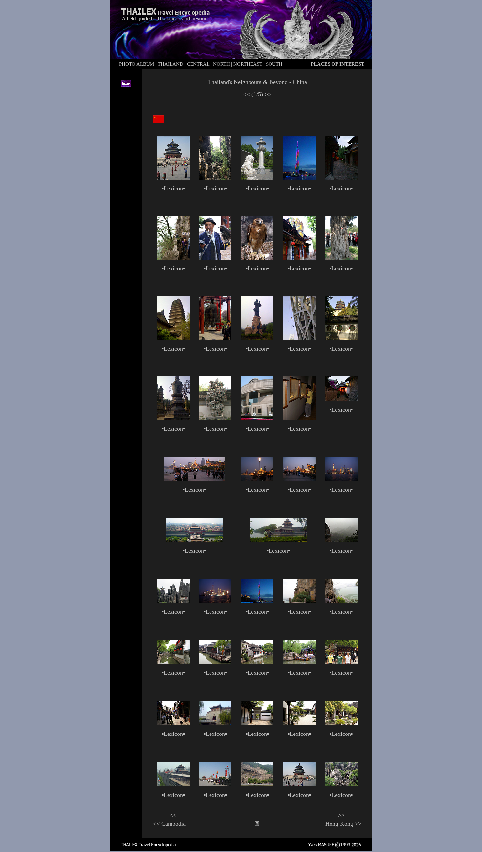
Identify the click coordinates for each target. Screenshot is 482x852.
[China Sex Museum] (257, 723)
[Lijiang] (341, 178)
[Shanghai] (341, 479)
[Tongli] (173, 662)
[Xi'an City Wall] (173, 784)
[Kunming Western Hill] (173, 258)
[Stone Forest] (215, 178)
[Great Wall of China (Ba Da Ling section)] (341, 540)
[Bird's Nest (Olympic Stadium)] (299, 338)
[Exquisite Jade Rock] (215, 418)
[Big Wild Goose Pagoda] (257, 178)
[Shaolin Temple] (257, 338)
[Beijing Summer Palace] (341, 338)
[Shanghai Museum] (257, 418)
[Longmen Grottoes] (257, 784)
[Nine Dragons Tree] (341, 258)
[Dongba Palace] (299, 258)
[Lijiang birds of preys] (215, 258)
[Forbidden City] (194, 540)
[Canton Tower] (299, 178)
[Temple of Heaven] (173, 178)
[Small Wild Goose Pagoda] (173, 338)
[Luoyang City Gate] (215, 723)
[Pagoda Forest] (173, 418)
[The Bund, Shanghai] (194, 479)
